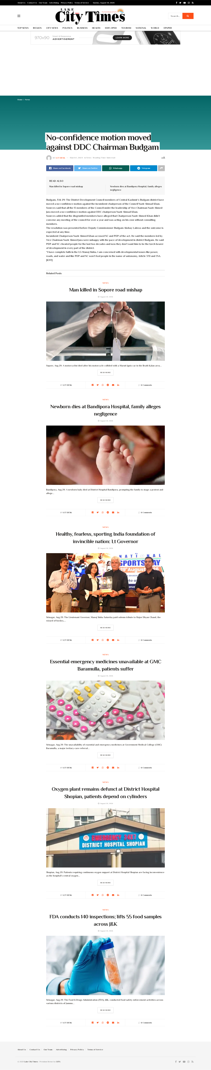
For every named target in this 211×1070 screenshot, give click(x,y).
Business (82, 28)
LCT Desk (60, 157)
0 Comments (146, 385)
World (155, 28)
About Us (21, 3)
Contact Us (32, 3)
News (27, 100)
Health (96, 28)
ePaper (168, 28)
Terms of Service (82, 3)
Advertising (54, 3)
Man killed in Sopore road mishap (66, 186)
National (141, 28)
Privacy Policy (67, 3)
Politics (67, 28)
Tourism (126, 28)
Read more (105, 372)
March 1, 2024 (76, 157)
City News (52, 28)
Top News (22, 28)
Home (20, 100)
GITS (58, 1062)
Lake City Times (31, 1062)
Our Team (43, 3)
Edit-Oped (111, 28)
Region (37, 28)
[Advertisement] (105, 72)
